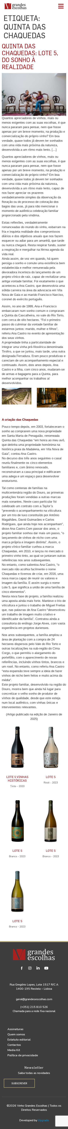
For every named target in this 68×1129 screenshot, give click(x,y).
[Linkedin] (38, 968)
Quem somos (16, 1034)
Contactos (14, 1045)
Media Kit (13, 1050)
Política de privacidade (22, 1055)
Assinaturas (15, 1029)
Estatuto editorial (19, 1040)
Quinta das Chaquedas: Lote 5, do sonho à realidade (30, 56)
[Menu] (48, 6)
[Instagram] (30, 968)
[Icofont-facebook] (21, 968)
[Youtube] (46, 968)
